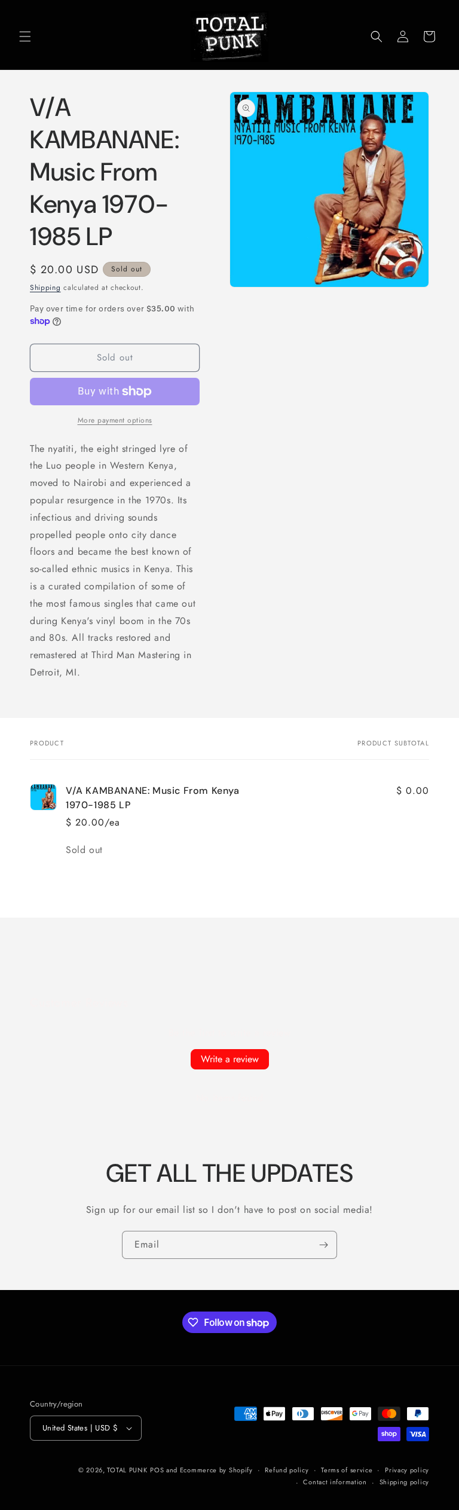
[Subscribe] (323, 1245)
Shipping (45, 287)
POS (157, 1470)
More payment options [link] (115, 420)
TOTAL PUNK (127, 1470)
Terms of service (346, 1470)
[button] (25, 36)
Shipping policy (405, 1482)
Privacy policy (407, 1470)
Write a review (230, 1059)
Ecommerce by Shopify (216, 1470)
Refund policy (286, 1470)
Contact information (334, 1482)
